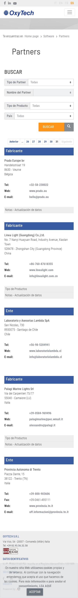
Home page (32, 36)
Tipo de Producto (17, 106)
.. (22, 141)
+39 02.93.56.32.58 (17, 545)
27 (33, 141)
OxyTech (18, 13)
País (9, 116)
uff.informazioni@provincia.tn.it (49, 512)
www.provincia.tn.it (41, 506)
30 (51, 141)
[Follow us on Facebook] (5, 3)
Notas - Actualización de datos (23, 210)
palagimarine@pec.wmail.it (46, 419)
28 (39, 141)
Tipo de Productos (16, 289)
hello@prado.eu (39, 197)
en (60, 3)
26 (27, 141)
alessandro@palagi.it (42, 425)
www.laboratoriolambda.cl (45, 351)
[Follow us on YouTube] (15, 3)
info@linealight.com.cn (43, 276)
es (72, 3)
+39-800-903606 (39, 494)
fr (66, 3)
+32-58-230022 (38, 185)
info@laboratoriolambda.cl (45, 357)
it (55, 3)
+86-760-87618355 (41, 264)
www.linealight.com (41, 270)
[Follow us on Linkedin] (9, 3)
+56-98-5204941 (39, 345)
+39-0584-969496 (40, 413)
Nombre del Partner (19, 92)
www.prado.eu (38, 191)
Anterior (13, 141)
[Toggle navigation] (69, 12)
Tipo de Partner (16, 82)
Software (48, 36)
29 (45, 141)
